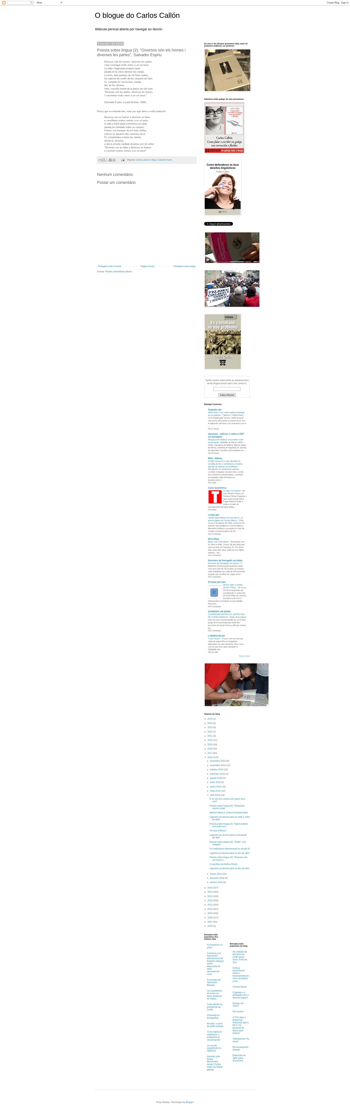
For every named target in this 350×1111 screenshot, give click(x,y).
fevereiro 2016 (217, 878)
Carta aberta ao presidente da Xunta (214, 1007)
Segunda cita (214, 409)
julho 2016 (215, 782)
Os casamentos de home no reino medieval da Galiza (214, 995)
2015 (210, 887)
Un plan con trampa (232, 491)
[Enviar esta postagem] (122, 160)
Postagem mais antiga (185, 266)
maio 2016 (215, 791)
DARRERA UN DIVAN (219, 611)
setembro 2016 (217, 774)
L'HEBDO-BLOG (216, 636)
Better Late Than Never (218, 542)
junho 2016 (216, 786)
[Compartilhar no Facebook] (110, 160)
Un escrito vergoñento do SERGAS (214, 1048)
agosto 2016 (216, 778)
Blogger (189, 1102)
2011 (210, 904)
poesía (139, 160)
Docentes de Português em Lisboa (223, 563)
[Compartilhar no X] (107, 160)
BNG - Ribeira (215, 458)
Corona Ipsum (240, 987)
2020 (210, 740)
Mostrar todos (244, 656)
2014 (210, 892)
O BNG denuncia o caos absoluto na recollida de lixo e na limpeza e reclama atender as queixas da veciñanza (225, 464)
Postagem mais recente (109, 266)
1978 (210, 926)
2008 (210, 917)
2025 (210, 719)
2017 (210, 753)
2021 (210, 736)
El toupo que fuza (217, 582)
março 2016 (216, 874)
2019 (210, 744)
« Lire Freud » (214, 638)
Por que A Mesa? (218, 830)
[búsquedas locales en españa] (237, 935)
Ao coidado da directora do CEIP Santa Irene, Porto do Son (240, 957)
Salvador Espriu (165, 160)
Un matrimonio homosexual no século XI (230, 848)
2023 (210, 727)
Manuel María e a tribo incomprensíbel (229, 812)
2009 (210, 913)
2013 (210, 896)
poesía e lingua (150, 160)
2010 (210, 909)
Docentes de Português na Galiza (225, 560)
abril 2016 (215, 795)
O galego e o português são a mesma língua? (241, 995)
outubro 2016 (217, 769)
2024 (210, 723)
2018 (210, 748)
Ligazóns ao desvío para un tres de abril (229, 868)
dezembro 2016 (218, 761)
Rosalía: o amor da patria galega (215, 1024)
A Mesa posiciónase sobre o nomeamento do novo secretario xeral (241, 974)
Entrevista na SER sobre (239, 1058)
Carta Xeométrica (217, 488)
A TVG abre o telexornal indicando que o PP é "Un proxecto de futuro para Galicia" (241, 1025)
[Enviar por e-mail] (100, 160)
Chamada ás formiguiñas (213, 1016)
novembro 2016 (218, 765)
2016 (210, 757)
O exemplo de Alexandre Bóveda (214, 982)
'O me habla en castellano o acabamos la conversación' (214, 1036)
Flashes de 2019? (238, 1004)
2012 (210, 900)
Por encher (238, 1011)
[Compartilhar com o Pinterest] (114, 160)
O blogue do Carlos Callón (137, 15)
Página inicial (147, 266)
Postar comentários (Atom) (119, 271)
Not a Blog (213, 539)
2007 (210, 922)
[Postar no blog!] (103, 160)
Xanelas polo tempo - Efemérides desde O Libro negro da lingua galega (215, 1063)
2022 (210, 732)
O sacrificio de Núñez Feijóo (224, 864)
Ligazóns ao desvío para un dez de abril (229, 853)
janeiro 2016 (216, 882)
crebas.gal (213, 515)
